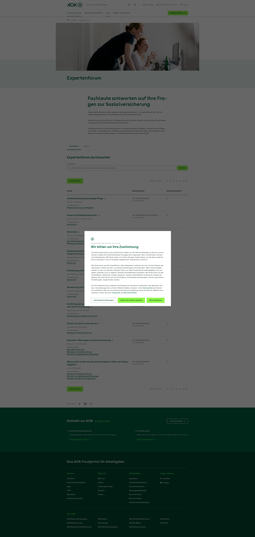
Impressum (116, 293)
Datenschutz (148, 288)
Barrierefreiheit (130, 293)
